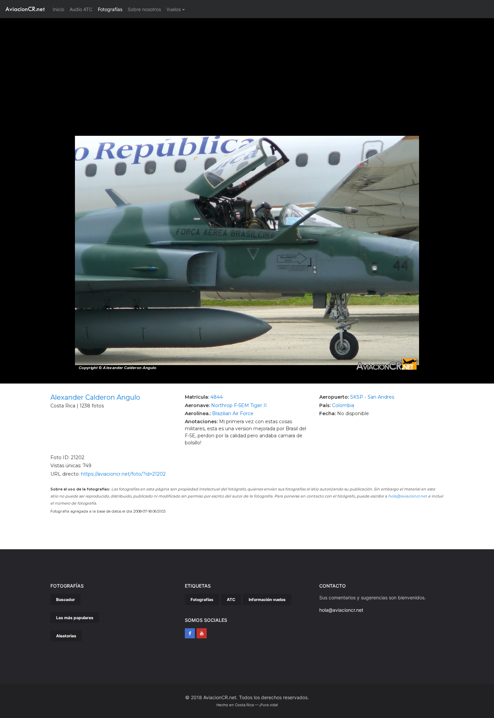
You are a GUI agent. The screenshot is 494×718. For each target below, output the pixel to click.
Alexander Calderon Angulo (95, 397)
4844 (216, 397)
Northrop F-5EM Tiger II (239, 405)
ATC (231, 599)
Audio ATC (81, 9)
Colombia (343, 405)
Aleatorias (66, 635)
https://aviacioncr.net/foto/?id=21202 (123, 474)
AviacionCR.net (25, 9)
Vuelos (173, 9)
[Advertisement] (247, 69)
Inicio (60, 9)
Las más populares (74, 617)
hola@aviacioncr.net (407, 496)
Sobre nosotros (144, 9)
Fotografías (110, 9)
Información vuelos (267, 599)
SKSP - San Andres (372, 397)
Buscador (65, 599)
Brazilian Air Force (232, 413)
